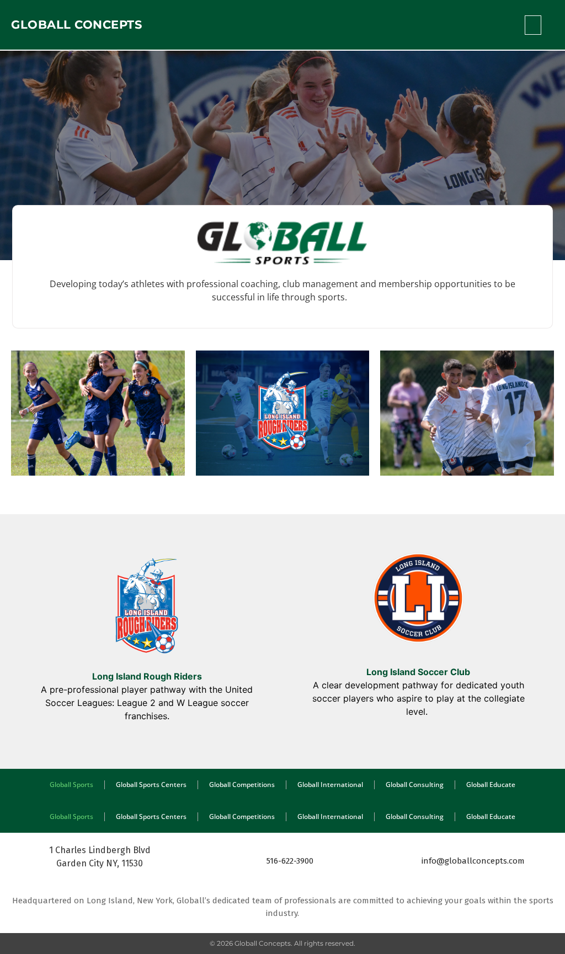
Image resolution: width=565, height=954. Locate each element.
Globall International (330, 784)
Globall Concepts (76, 24)
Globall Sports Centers (151, 784)
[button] (533, 25)
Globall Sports (71, 784)
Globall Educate (490, 784)
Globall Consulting (415, 784)
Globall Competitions (242, 784)
